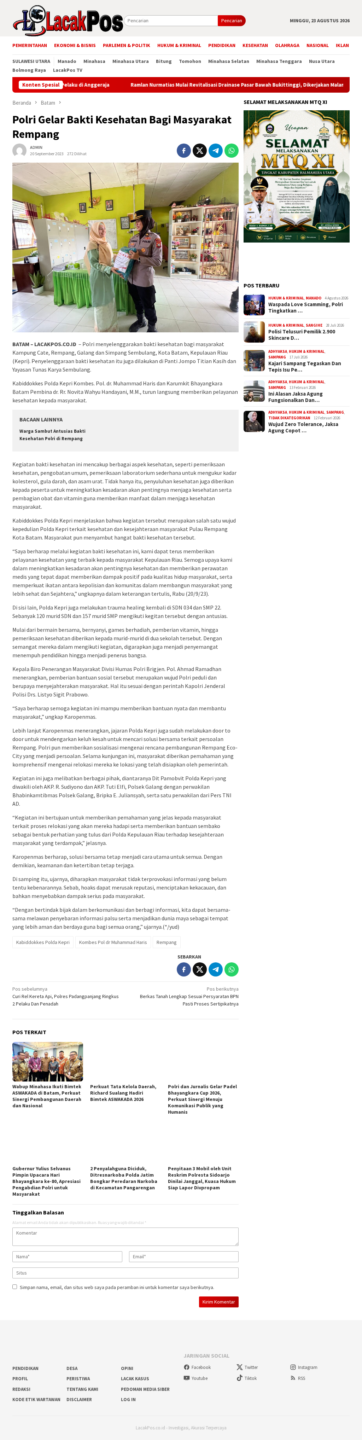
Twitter (251, 1367)
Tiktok (251, 1378)
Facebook (201, 1367)
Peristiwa (78, 1379)
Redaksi (21, 1389)
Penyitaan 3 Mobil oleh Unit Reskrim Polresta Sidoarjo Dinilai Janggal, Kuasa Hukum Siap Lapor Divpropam (202, 1178)
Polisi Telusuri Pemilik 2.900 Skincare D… (301, 334)
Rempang (167, 942)
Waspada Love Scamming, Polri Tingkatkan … (305, 307)
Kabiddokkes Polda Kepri (43, 942)
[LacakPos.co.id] (68, 20)
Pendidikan (25, 1368)
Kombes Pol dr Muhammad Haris (113, 942)
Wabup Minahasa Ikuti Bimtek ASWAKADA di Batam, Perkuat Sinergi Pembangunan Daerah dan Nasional (46, 1096)
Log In (128, 1400)
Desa (71, 1368)
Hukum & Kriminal (286, 298)
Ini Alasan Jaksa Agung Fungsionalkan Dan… (295, 397)
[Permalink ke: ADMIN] (19, 150)
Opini (127, 1368)
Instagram (307, 1367)
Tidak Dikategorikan (289, 417)
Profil (20, 1379)
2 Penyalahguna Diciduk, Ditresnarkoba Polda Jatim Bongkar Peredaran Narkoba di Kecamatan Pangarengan (123, 1178)
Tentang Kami (82, 1389)
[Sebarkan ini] (184, 151)
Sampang (277, 357)
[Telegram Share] (216, 151)
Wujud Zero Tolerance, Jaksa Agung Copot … (303, 427)
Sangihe (314, 325)
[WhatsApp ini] (231, 151)
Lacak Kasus (135, 1379)
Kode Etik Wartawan (36, 1400)
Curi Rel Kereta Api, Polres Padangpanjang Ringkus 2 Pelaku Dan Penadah (65, 996)
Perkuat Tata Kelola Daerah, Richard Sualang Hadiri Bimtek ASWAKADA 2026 (123, 1092)
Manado (313, 298)
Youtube (200, 1378)
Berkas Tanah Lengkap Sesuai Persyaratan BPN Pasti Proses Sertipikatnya (189, 996)
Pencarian (231, 20)
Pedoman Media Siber (145, 1389)
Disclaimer (79, 1400)
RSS (301, 1378)
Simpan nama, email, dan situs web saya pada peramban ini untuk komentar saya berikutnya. (117, 1287)
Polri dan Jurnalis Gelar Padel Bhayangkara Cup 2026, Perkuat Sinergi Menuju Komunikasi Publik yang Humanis (202, 1099)
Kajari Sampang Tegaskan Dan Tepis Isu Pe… (304, 366)
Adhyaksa (277, 351)
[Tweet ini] (200, 151)
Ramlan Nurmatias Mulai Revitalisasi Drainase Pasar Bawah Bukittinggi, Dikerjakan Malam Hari (200, 85)
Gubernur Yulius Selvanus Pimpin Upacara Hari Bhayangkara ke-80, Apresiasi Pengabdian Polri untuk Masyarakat (46, 1181)
